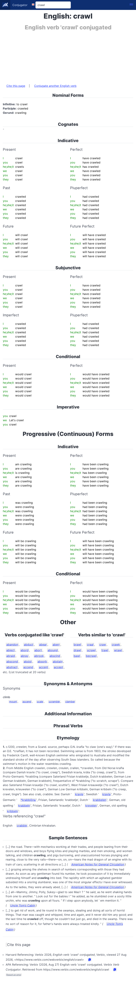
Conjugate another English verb (55, 86)
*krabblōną (28, 800)
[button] (131, 4)
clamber (70, 701)
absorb (42, 661)
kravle (79, 794)
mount (13, 701)
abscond (12, 661)
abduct (28, 644)
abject (10, 650)
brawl (77, 644)
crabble (22, 825)
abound (53, 650)
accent (43, 667)
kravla (106, 794)
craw (102, 644)
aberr (56, 644)
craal (90, 644)
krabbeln (24, 805)
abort (38, 650)
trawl (104, 650)
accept (58, 667)
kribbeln (12, 811)
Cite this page (15, 86)
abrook (39, 656)
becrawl (91, 656)
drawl (77, 650)
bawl (77, 656)
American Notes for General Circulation (97, 864)
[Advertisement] (68, 55)
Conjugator (19, 5)
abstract (12, 667)
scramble (54, 701)
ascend (26, 701)
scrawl (91, 650)
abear (43, 644)
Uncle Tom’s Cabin (22, 905)
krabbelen (99, 800)
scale (40, 701)
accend (28, 667)
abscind (55, 656)
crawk (116, 644)
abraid (10, 656)
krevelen (91, 805)
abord (25, 650)
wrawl (118, 650)
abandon (12, 644)
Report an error (13, 974)
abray (24, 656)
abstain (58, 661)
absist (28, 661)
